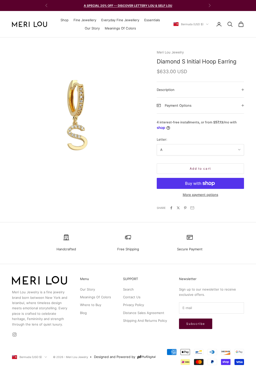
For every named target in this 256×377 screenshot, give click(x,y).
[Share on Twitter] (178, 208)
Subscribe (195, 324)
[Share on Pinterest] (185, 208)
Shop (64, 20)
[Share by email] (192, 208)
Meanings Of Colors (120, 28)
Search (128, 289)
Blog (83, 313)
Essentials (152, 20)
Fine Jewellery (85, 20)
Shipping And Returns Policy (145, 321)
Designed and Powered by (114, 357)
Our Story (92, 28)
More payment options (200, 195)
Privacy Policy (133, 305)
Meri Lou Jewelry (170, 52)
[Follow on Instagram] (14, 334)
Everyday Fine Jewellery (120, 20)
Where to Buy (90, 305)
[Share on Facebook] (171, 208)
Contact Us (131, 297)
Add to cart (200, 168)
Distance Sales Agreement (143, 313)
